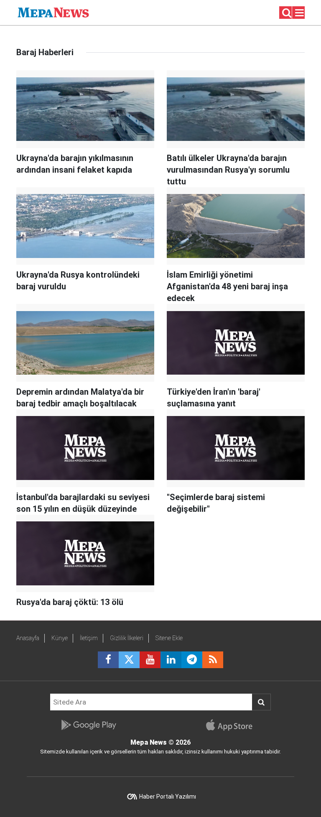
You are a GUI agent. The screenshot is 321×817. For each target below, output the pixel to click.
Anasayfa (27, 638)
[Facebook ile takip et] (108, 659)
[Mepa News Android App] (88, 725)
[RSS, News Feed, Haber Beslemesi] (212, 659)
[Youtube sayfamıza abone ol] (150, 659)
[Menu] (299, 13)
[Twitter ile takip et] (129, 659)
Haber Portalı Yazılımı (167, 796)
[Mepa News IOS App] (232, 725)
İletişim (89, 638)
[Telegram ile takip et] (191, 659)
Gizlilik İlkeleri (126, 638)
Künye (59, 638)
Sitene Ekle (169, 638)
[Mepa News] (53, 12)
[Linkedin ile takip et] (170, 659)
